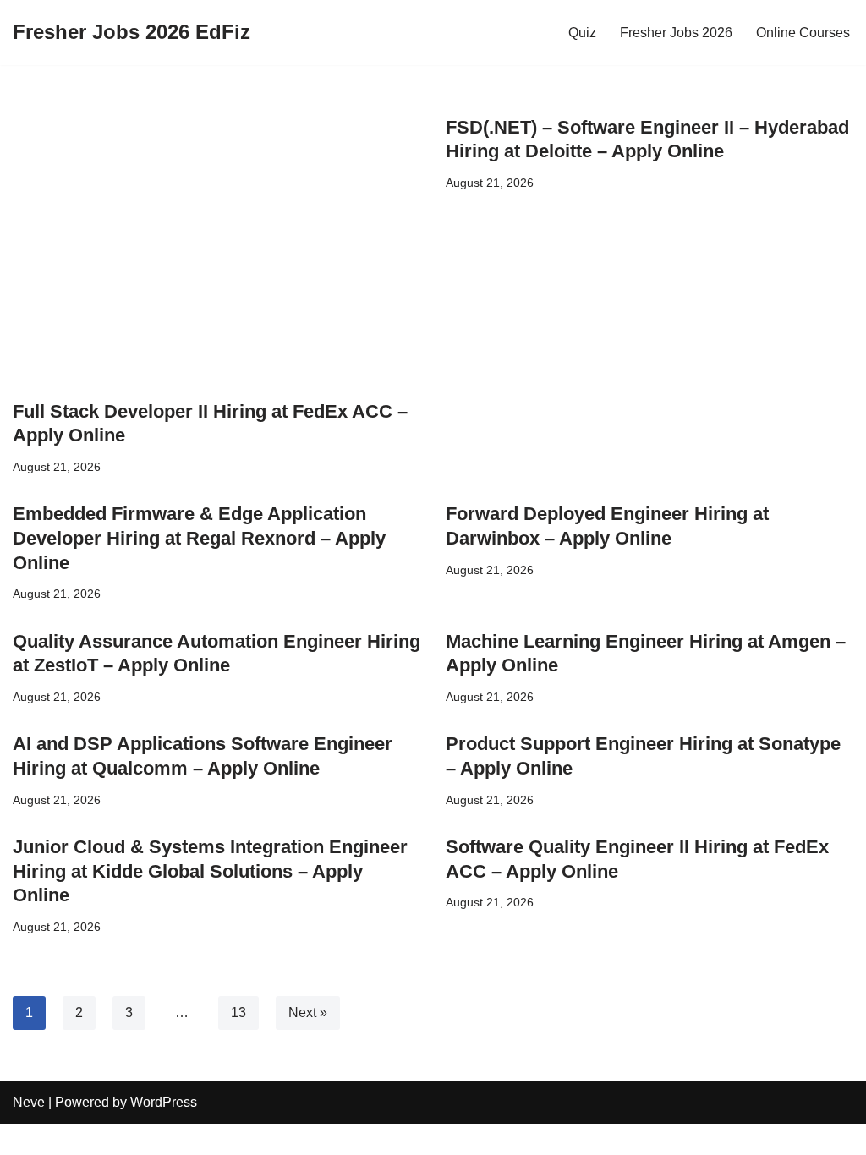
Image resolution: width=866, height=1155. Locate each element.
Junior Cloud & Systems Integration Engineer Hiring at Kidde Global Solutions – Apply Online (210, 871)
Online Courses (803, 32)
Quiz (582, 32)
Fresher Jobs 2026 (676, 32)
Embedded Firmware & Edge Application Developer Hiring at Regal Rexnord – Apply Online (199, 537)
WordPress (163, 1102)
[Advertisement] (216, 251)
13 (238, 1012)
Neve (29, 1102)
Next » (307, 1012)
